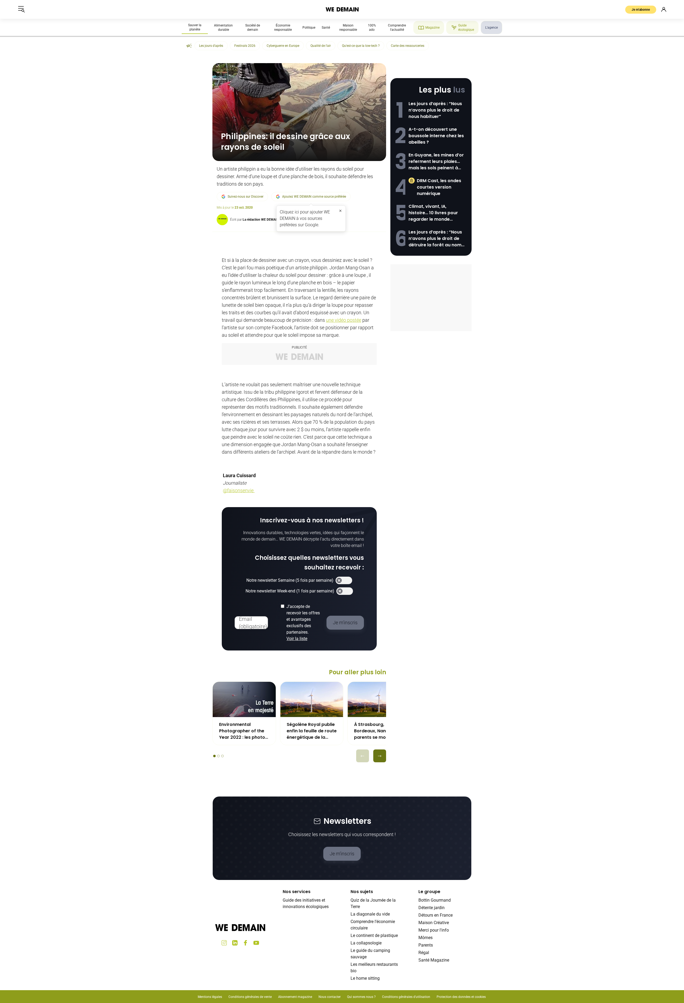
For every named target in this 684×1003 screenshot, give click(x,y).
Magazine (432, 27)
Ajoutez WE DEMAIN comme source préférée (314, 196)
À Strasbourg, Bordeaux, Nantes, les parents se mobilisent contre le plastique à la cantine (378, 731)
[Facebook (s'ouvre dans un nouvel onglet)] (245, 943)
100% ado (372, 28)
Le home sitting (365, 978)
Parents (425, 945)
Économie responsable (283, 28)
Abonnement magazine (295, 997)
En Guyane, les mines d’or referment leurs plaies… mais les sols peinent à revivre (436, 161)
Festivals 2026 (244, 46)
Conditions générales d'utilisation (406, 997)
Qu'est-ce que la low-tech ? (361, 46)
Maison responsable (348, 28)
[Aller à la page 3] (222, 756)
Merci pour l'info (433, 930)
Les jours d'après (211, 46)
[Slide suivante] (379, 755)
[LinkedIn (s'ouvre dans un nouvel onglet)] (235, 943)
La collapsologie (366, 942)
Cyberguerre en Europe (283, 46)
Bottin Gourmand (434, 900)
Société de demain (252, 28)
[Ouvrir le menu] (21, 9)
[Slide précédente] (362, 755)
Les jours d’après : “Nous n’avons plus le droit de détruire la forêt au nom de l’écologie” (435, 238)
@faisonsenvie (239, 490)
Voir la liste (296, 638)
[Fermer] (340, 211)
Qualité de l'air (320, 46)
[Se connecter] (663, 9)
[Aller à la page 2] (218, 756)
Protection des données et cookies (462, 997)
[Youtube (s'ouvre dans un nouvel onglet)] (256, 943)
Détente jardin (431, 907)
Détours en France (435, 915)
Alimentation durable (223, 28)
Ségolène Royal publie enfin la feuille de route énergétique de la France (312, 731)
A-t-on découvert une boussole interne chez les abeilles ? (436, 135)
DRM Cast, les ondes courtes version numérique (439, 187)
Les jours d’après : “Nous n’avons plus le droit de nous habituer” (435, 110)
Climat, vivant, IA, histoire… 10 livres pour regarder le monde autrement (433, 213)
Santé (326, 27)
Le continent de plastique (374, 935)
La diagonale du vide (370, 914)
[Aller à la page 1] (214, 756)
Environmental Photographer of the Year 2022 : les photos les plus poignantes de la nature (243, 731)
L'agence (491, 27)
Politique (308, 27)
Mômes (425, 937)
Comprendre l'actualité (397, 28)
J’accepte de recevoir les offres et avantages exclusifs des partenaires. (303, 622)
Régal (423, 952)
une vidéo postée (343, 320)
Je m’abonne (641, 10)
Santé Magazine (433, 960)
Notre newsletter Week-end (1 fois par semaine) (290, 591)
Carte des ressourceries (407, 46)
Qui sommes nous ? (361, 997)
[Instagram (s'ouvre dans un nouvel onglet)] (224, 943)
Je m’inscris (342, 853)
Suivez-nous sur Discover (245, 196)
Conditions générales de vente (250, 997)
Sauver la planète (194, 27)
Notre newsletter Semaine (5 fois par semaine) (289, 580)
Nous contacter (329, 997)
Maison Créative (433, 922)
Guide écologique (466, 28)
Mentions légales (210, 997)
